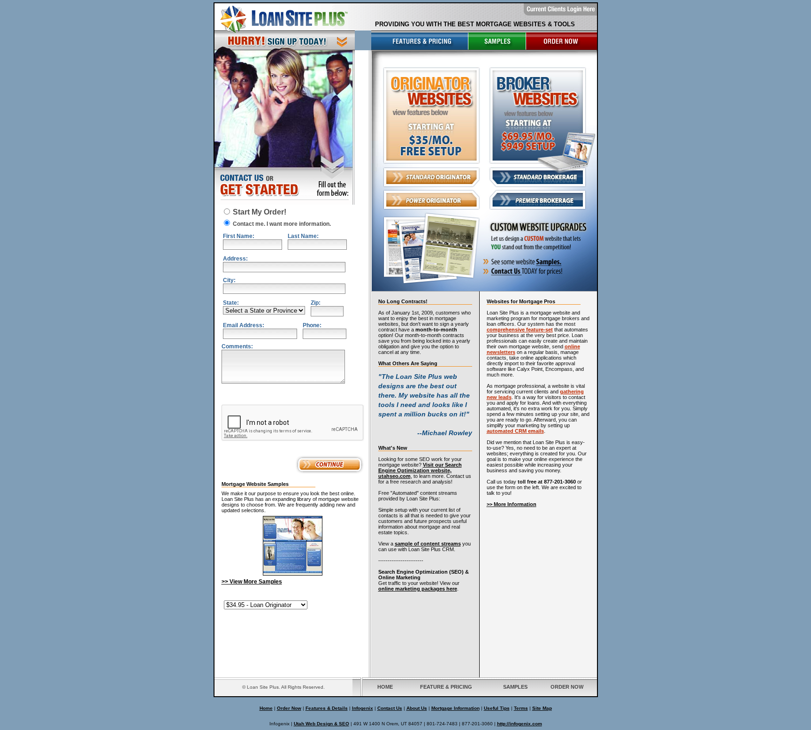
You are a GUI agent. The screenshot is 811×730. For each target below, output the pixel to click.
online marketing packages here (417, 589)
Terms (521, 708)
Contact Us (389, 708)
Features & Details (327, 708)
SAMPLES (515, 687)
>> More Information (511, 504)
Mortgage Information (455, 708)
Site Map (542, 708)
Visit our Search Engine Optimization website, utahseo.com (420, 470)
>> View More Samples (252, 581)
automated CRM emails (515, 431)
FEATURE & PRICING (446, 687)
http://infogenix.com (519, 723)
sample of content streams (428, 543)
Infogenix (362, 708)
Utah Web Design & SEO (321, 723)
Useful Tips (497, 708)
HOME (385, 687)
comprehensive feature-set (520, 329)
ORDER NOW (567, 687)
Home (266, 708)
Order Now (289, 708)
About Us (416, 708)
